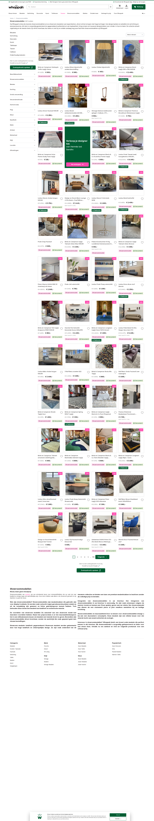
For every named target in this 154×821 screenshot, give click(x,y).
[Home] (16, 7)
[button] (112, 2)
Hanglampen (13, 666)
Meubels (12, 646)
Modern (46, 662)
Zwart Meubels (82, 662)
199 (93, 557)
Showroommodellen (22, 18)
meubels (27, 594)
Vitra (113, 649)
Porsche (46, 646)
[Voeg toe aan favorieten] (61, 68)
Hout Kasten (81, 652)
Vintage (46, 659)
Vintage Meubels (49, 664)
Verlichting (13, 654)
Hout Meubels (82, 646)
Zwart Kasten (82, 664)
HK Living (46, 652)
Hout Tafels (81, 649)
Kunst (11, 663)
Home (12, 18)
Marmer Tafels (116, 654)
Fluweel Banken (116, 652)
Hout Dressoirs (116, 646)
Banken (12, 660)
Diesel (46, 649)
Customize (117, 818)
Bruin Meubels (82, 659)
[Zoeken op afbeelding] (110, 7)
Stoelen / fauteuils (15, 649)
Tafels (11, 657)
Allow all (118, 814)
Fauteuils (12, 652)
